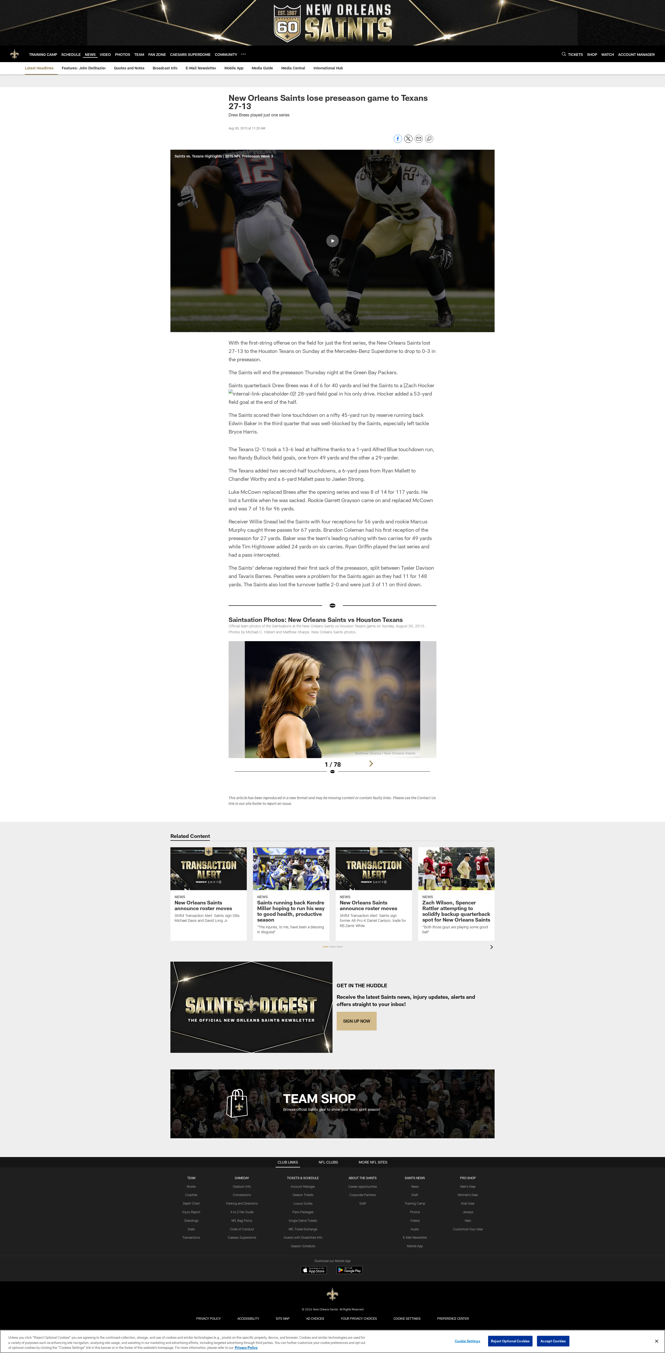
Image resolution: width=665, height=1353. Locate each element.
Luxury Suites (303, 1203)
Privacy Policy (208, 1318)
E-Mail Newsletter (415, 1237)
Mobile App (415, 1246)
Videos (415, 1220)
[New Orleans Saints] (332, 1294)
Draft (414, 1195)
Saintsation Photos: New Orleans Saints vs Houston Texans (316, 619)
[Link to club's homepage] (14, 54)
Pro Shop (468, 1178)
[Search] (564, 53)
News (415, 1186)
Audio (415, 1229)
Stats (191, 1229)
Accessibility (248, 1318)
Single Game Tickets (303, 1220)
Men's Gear (468, 1186)
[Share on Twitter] (408, 141)
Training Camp (415, 1203)
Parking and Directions (242, 1203)
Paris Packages (303, 1212)
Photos (415, 1212)
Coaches (191, 1195)
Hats (468, 1220)
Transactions (191, 1237)
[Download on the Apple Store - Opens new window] (314, 1270)
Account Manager (303, 1186)
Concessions (242, 1195)
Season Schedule (303, 1246)
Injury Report (191, 1212)
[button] (332, 241)
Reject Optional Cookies (510, 1341)
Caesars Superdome (242, 1237)
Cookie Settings (407, 1318)
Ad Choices (315, 1318)
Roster (191, 1186)
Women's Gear (468, 1195)
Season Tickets (303, 1195)
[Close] (656, 1341)
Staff (362, 1203)
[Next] (371, 763)
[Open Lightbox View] (332, 711)
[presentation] (492, 947)
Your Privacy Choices (359, 1318)
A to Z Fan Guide (242, 1212)
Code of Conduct (242, 1229)
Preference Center (453, 1318)
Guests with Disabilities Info (303, 1237)
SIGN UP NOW (356, 1021)
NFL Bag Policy (241, 1220)
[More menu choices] (243, 54)
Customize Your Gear (468, 1229)
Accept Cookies (553, 1341)
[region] (332, 1341)
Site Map (283, 1318)
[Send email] (419, 141)
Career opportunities (362, 1186)
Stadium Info (242, 1186)
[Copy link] (429, 139)
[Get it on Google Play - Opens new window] (349, 1272)
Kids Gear (468, 1203)
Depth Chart (191, 1203)
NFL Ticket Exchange (303, 1229)
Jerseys (468, 1212)
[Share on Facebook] (398, 141)
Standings (191, 1220)
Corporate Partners (362, 1195)
